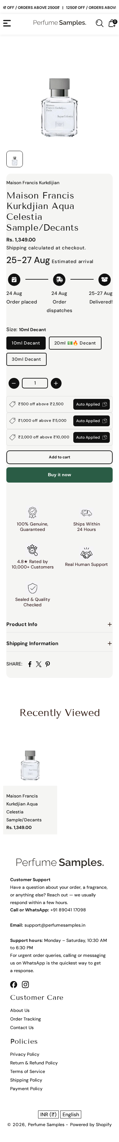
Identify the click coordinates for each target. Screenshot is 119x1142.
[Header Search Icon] (99, 23)
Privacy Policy (24, 1054)
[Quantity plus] (56, 383)
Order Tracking (25, 1019)
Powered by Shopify (91, 1124)
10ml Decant (26, 343)
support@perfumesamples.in (54, 925)
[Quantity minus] (14, 383)
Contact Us (22, 1027)
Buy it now (59, 474)
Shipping (16, 248)
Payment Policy (26, 1088)
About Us (20, 1010)
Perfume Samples (47, 1124)
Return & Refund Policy (34, 1063)
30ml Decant (26, 359)
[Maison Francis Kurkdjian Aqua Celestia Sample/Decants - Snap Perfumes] (59, 94)
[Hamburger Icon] (7, 23)
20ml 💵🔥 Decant (75, 343)
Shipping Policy (26, 1080)
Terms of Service (27, 1071)
